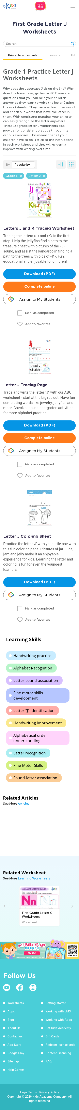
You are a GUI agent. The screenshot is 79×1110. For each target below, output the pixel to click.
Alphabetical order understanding (30, 738)
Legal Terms (28, 1092)
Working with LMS (58, 1011)
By (8, 164)
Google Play (15, 1053)
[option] (39, 906)
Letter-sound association (35, 680)
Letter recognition (29, 753)
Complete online (39, 286)
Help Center (15, 1070)
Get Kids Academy (58, 1028)
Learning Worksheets (34, 878)
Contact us (15, 1036)
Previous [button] (5, 906)
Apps (11, 1011)
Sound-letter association (35, 777)
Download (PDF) (39, 274)
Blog (10, 1020)
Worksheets (15, 1003)
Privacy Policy (49, 1092)
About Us (13, 1028)
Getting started (56, 1003)
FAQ (48, 1061)
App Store (14, 1045)
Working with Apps (59, 1020)
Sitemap (13, 1061)
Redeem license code (60, 1045)
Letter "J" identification (33, 710)
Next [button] (71, 906)
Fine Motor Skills (28, 765)
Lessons (54, 55)
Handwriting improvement (37, 723)
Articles (23, 803)
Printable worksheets (22, 55)
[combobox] (23, 164)
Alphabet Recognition (32, 668)
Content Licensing (58, 1053)
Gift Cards (52, 1036)
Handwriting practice (32, 655)
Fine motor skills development (28, 695)
